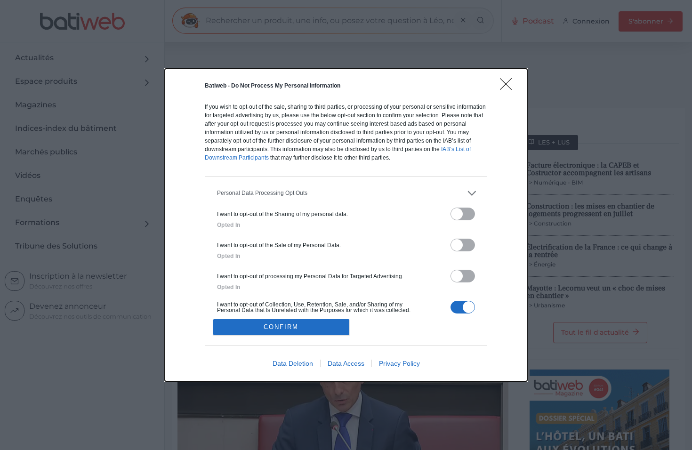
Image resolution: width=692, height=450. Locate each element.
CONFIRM (281, 326)
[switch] (463, 214)
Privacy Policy (399, 363)
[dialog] (346, 225)
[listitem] (346, 193)
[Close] (509, 87)
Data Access (346, 363)
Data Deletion (293, 363)
